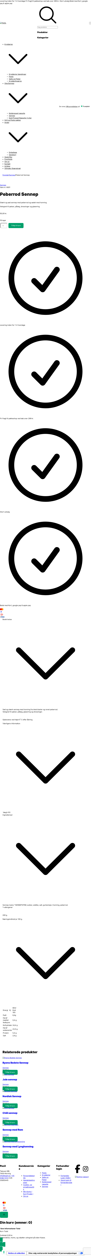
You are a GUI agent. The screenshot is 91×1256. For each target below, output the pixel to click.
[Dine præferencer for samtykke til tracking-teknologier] (4, 1252)
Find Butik (8, 159)
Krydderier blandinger (17, 74)
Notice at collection (16, 1253)
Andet (6, 123)
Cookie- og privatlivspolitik (28, 1187)
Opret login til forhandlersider (66, 1182)
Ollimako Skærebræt (12, 168)
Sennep (12, 116)
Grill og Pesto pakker (12, 120)
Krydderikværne (15, 81)
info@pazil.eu (5, 1176)
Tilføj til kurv (16, 226)
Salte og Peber (15, 79)
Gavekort (12, 155)
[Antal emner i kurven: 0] (90, 23)
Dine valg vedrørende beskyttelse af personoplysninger (53, 1253)
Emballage (13, 152)
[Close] (4, 1215)
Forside (5, 175)
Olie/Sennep (9, 83)
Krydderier (8, 44)
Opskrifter (8, 157)
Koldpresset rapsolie (17, 113)
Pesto (11, 77)
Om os (6, 162)
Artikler (7, 166)
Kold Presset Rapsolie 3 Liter (20, 118)
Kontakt (7, 164)
